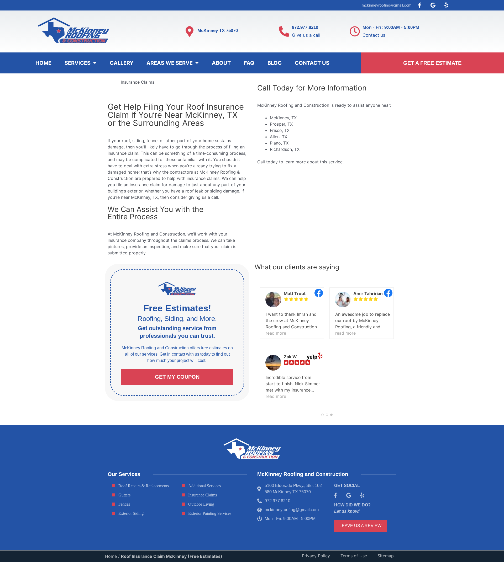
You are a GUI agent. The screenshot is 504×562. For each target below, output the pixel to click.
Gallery (121, 63)
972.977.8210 (305, 27)
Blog (274, 63)
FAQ (249, 63)
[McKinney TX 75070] (189, 31)
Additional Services (204, 486)
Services (78, 63)
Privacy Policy (316, 555)
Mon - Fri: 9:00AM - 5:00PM (391, 27)
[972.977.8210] (284, 31)
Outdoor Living (201, 504)
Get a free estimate (432, 63)
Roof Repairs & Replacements (143, 486)
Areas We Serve (169, 63)
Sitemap (385, 555)
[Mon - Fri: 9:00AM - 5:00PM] (354, 31)
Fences (124, 504)
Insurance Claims (202, 495)
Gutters (124, 495)
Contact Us (312, 63)
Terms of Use (353, 555)
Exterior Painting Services (209, 513)
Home (43, 63)
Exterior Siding (131, 513)
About (221, 63)
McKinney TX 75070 (217, 30)
